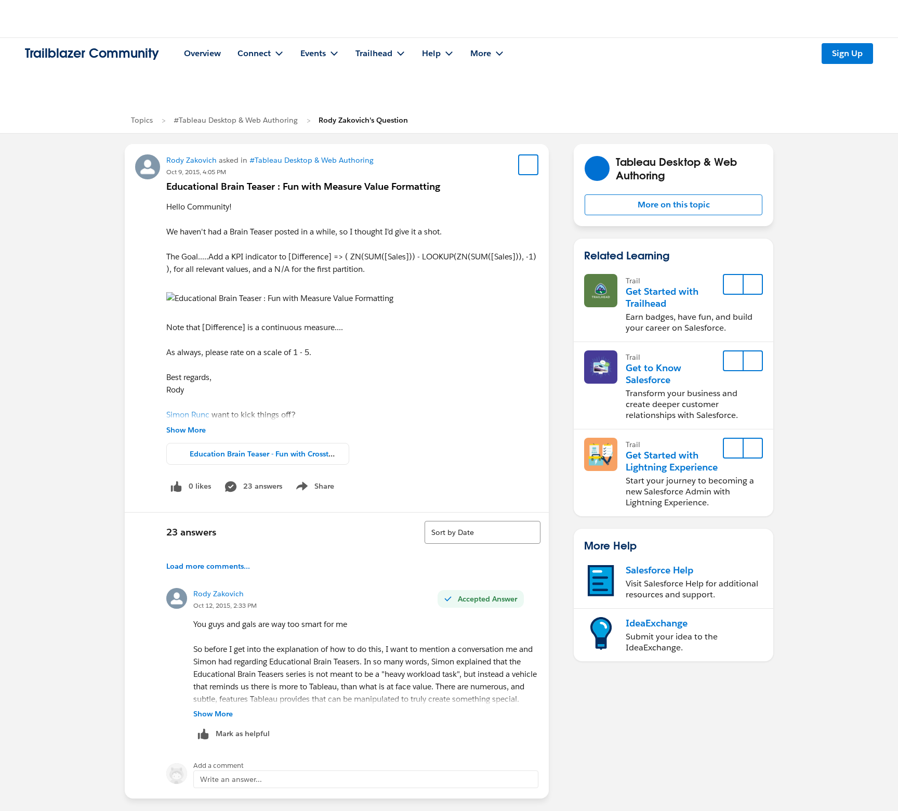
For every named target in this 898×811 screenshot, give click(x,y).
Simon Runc (187, 415)
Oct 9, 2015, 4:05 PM (196, 171)
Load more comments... (208, 566)
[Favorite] (528, 164)
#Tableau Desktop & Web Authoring (236, 120)
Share (314, 488)
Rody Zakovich (191, 160)
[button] (673, 204)
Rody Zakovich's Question (363, 120)
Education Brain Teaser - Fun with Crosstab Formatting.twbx (293, 454)
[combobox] (482, 532)
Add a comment (218, 765)
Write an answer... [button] (231, 779)
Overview (202, 53)
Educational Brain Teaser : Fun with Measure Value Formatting (303, 186)
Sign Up (847, 53)
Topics (142, 120)
